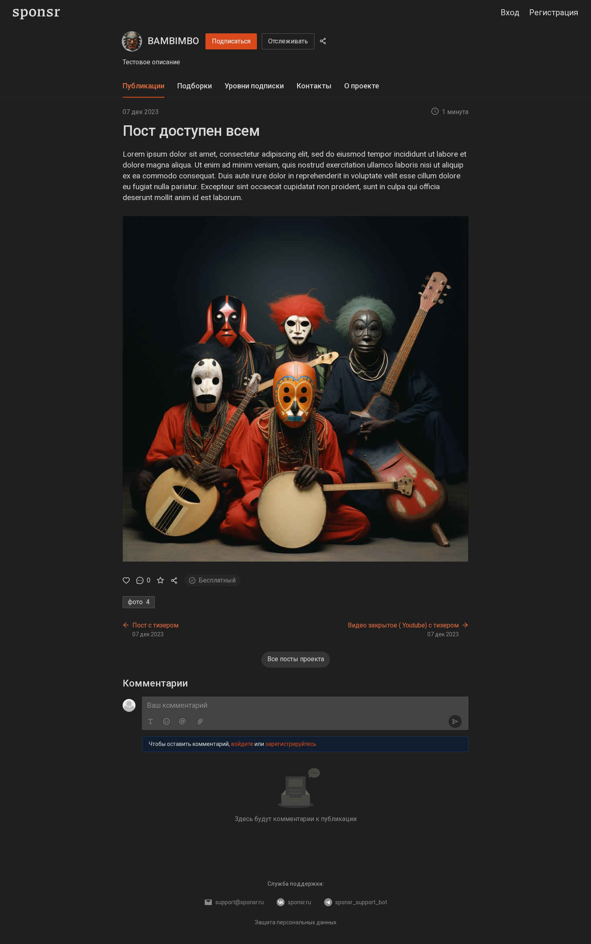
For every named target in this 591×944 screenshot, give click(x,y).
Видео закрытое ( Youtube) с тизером (403, 625)
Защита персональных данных (296, 922)
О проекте (361, 86)
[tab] (143, 86)
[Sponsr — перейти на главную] (36, 12)
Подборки (194, 86)
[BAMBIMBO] (132, 41)
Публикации (143, 86)
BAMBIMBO (173, 41)
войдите (242, 744)
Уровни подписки (254, 86)
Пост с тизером (155, 625)
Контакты (314, 86)
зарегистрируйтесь (290, 744)
